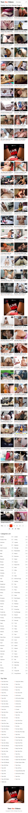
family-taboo (6, 614)
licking (20, 539)
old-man (20, 581)
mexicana (20, 556)
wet (20, 659)
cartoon (6, 567)
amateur (3, 73)
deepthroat (6, 584)
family (8, 341)
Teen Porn (4, 692)
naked (20, 559)
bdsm (6, 556)
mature (20, 553)
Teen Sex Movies (5, 745)
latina (2, 254)
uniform (20, 642)
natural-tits (20, 564)
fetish (9, 46)
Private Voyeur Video (20, 762)
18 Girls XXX (18, 706)
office (20, 570)
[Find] (26, 2)
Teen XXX (4, 698)
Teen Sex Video (5, 703)
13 (15, 528)
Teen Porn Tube (5, 723)
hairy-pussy (6, 637)
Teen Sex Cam (5, 717)
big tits (2, 19)
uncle (20, 640)
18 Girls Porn (18, 701)
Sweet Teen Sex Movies (21, 759)
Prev (2, 525)
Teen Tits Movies (5, 756)
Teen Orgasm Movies (20, 737)
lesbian (21, 395)
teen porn (18, 754)
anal (12, 32)
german (6, 626)
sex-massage (20, 612)
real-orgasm (20, 598)
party (20, 589)
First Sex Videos (19, 728)
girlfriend (6, 628)
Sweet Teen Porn (19, 756)
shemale (20, 620)
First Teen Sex (5, 695)
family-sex (6, 612)
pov (9, 32)
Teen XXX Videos (5, 779)
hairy (6, 634)
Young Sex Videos (19, 681)
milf (2, 341)
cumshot (16, 73)
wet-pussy (20, 662)
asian (19, 59)
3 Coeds (17, 709)
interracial (6, 651)
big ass (12, 295)
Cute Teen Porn (19, 720)
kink (6, 665)
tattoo (20, 628)
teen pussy (18, 765)
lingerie (20, 542)
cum (16, 19)
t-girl (20, 623)
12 (12, 528)
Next (18, 528)
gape (6, 623)
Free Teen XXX (19, 692)
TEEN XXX (4, 781)
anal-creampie (6, 547)
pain (20, 584)
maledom (20, 545)
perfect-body (20, 592)
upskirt (20, 645)
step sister (11, 86)
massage (20, 547)
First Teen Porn (5, 681)
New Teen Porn (19, 751)
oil (20, 573)
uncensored (20, 637)
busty (7, 32)
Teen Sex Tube (5, 684)
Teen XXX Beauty (5, 762)
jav (6, 662)
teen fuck (18, 779)
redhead (20, 603)
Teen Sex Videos (5, 742)
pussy (25, 395)
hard (26, 46)
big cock (3, 59)
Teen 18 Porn (18, 768)
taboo (10, 100)
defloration (6, 587)
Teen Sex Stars (5, 748)
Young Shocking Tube (20, 770)
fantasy (6, 100)
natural (20, 561)
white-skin (20, 665)
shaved (20, 614)
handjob (6, 640)
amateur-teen (6, 539)
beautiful (6, 559)
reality (20, 86)
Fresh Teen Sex (19, 740)
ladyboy (6, 670)
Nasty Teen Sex (19, 748)
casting (6, 570)
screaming (20, 609)
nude (20, 567)
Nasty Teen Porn (19, 745)
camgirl (6, 564)
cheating (6, 573)
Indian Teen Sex (19, 712)
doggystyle (7, 19)
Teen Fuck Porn (19, 687)
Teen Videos (7, 2)
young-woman (20, 673)
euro (6, 595)
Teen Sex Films (5, 712)
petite (25, 241)
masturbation (20, 550)
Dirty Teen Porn (19, 723)
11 (9, 528)
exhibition (6, 600)
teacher (20, 631)
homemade (8, 73)
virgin (20, 651)
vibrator (20, 648)
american (6, 542)
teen (23, 46)
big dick (7, 59)
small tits (6, 173)
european (6, 598)
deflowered (6, 589)
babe (20, 100)
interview (6, 653)
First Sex (17, 726)
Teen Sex (4, 715)
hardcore (16, 46)
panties (24, 19)
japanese (6, 659)
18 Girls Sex (18, 703)
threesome (10, 382)
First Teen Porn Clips (20, 731)
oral (9, 328)
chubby (6, 575)
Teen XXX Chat (5, 765)
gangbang (6, 620)
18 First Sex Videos (20, 698)
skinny (10, 173)
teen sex (6, 86)
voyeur (20, 653)
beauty (6, 561)
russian (20, 606)
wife (20, 667)
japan (6, 656)
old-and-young (20, 578)
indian (6, 648)
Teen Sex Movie (5, 728)
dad (6, 578)
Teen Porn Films (5, 737)
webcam (20, 656)
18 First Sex (18, 695)
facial (12, 187)
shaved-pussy (20, 617)
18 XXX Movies (5, 689)
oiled (20, 575)
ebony (6, 592)
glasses (6, 631)
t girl (6, 126)
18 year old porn (5, 706)
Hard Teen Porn (19, 742)
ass (11, 19)
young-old (20, 670)
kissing (6, 667)
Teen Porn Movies (5, 726)
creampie (20, 19)
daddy (9, 254)
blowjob (2, 32)
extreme (6, 603)
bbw (6, 553)
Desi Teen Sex (5, 701)
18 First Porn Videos (20, 773)
